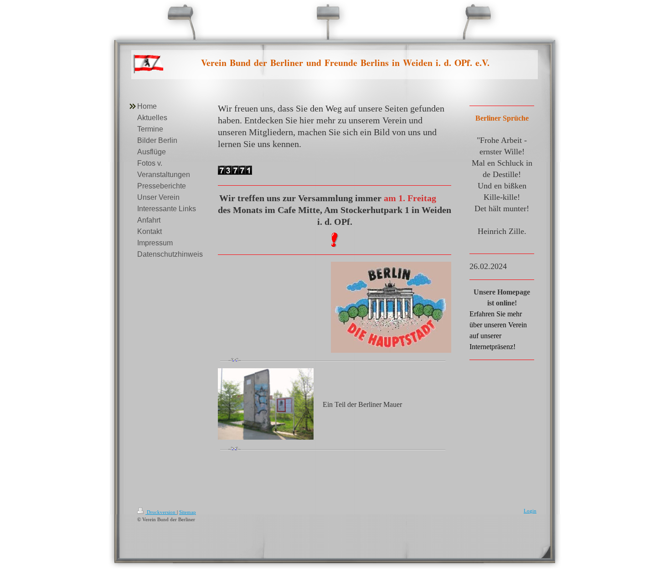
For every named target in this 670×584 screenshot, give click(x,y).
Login (530, 510)
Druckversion (161, 512)
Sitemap (187, 512)
